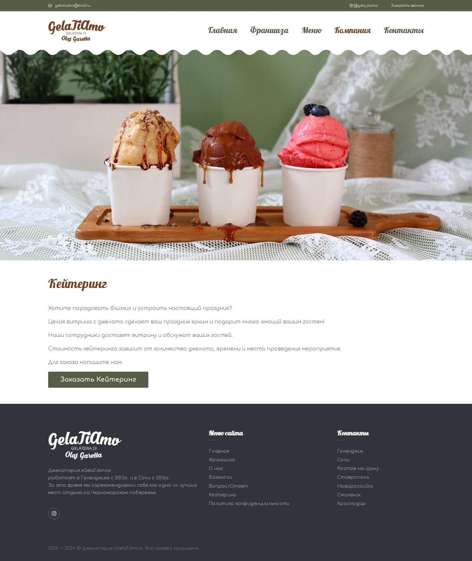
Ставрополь (353, 477)
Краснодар (351, 503)
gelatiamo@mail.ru (72, 6)
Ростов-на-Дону (358, 468)
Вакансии (220, 477)
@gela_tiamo (365, 6)
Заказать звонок (407, 6)
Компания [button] (352, 30)
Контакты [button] (404, 30)
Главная (222, 30)
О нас (216, 468)
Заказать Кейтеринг (98, 379)
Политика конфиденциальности (249, 503)
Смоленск (349, 495)
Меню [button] (311, 30)
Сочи (343, 459)
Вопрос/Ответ (228, 486)
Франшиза (269, 30)
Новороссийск (355, 486)
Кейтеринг (222, 495)
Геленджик (350, 451)
